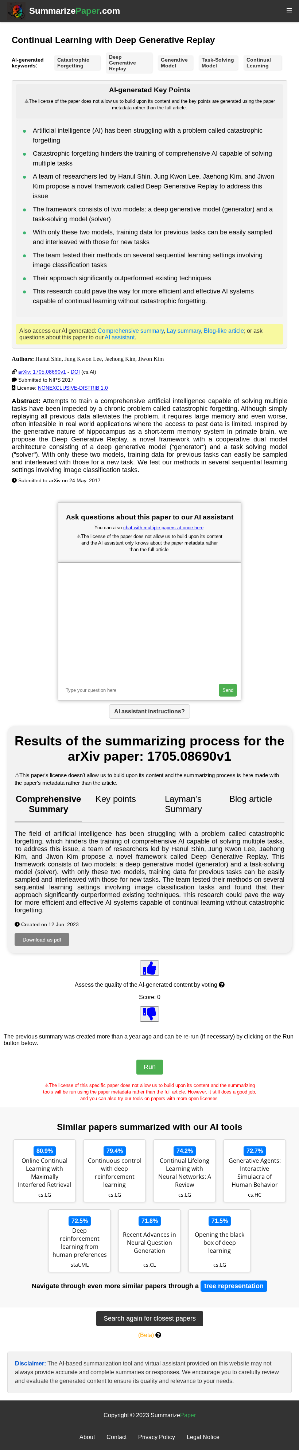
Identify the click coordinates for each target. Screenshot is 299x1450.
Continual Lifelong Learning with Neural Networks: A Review (184, 1173)
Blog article (250, 799)
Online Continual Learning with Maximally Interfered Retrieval (44, 1173)
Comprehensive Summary (48, 804)
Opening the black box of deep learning (219, 1243)
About (87, 1437)
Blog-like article (224, 331)
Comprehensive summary (131, 331)
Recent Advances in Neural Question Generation (149, 1243)
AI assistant (120, 337)
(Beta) (146, 1335)
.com (74, 11)
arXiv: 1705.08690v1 (42, 372)
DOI (75, 372)
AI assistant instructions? (149, 711)
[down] (149, 1014)
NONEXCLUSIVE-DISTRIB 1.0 (73, 388)
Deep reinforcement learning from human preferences (80, 1243)
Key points (116, 799)
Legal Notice (203, 1437)
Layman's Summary (183, 804)
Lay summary (184, 331)
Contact (116, 1437)
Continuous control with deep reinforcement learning (114, 1173)
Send (227, 690)
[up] (149, 968)
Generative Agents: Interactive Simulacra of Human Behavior (255, 1173)
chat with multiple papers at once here (163, 527)
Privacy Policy (156, 1437)
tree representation (234, 1286)
